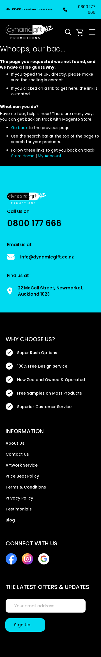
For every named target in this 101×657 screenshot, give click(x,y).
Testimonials (19, 509)
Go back (19, 127)
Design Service (32, 10)
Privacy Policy (19, 498)
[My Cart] (79, 32)
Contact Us (17, 454)
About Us (15, 443)
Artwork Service (22, 465)
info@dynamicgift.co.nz (47, 257)
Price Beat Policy (22, 476)
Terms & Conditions (26, 487)
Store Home (23, 156)
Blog (10, 520)
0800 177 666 (86, 9)
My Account (49, 156)
